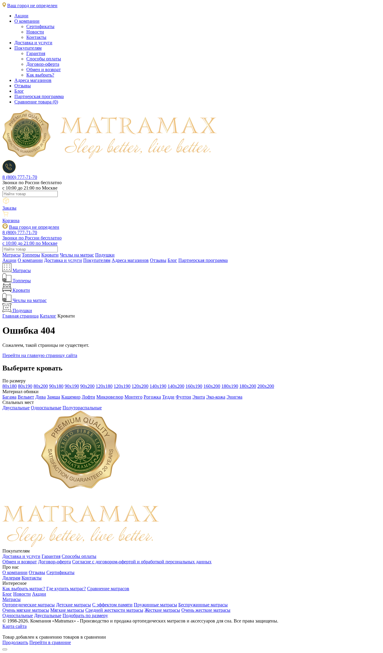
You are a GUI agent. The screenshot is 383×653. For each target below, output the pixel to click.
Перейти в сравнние (50, 642)
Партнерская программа (39, 96)
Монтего (133, 396)
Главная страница (20, 315)
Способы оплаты (43, 58)
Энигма (234, 396)
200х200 (265, 386)
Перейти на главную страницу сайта (39, 355)
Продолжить (15, 642)
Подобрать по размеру (85, 615)
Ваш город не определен (32, 5)
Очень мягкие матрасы (25, 610)
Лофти (88, 396)
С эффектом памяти (112, 604)
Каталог (48, 315)
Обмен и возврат (43, 69)
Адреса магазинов (32, 80)
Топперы (31, 254)
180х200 (247, 386)
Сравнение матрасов (108, 588)
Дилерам (11, 577)
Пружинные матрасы (155, 604)
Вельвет (26, 396)
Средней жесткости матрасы (114, 610)
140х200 (176, 386)
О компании (26, 21)
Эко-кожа (215, 396)
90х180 (56, 386)
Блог (19, 91)
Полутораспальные (82, 407)
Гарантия (35, 53)
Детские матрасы (73, 604)
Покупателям (28, 48)
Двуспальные (16, 407)
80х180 (9, 386)
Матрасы (11, 254)
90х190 (72, 386)
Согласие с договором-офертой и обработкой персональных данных (142, 561)
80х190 (25, 386)
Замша (53, 396)
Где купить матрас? (66, 588)
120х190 (122, 386)
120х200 (140, 386)
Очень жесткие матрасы (205, 610)
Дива (40, 396)
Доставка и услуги (33, 42)
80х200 (41, 386)
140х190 (158, 386)
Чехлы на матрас (77, 254)
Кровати (50, 254)
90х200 (87, 386)
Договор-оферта (42, 64)
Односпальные (46, 407)
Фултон (183, 396)
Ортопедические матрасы (28, 604)
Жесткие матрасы (162, 610)
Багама (9, 396)
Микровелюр (109, 396)
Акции (21, 15)
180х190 (229, 386)
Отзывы (22, 85)
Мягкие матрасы (67, 610)
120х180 (104, 386)
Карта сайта (14, 626)
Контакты (36, 37)
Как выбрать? (40, 74)
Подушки (105, 254)
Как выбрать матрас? (23, 588)
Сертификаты (40, 26)
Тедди (168, 396)
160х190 (194, 386)
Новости (35, 31)
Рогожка (152, 396)
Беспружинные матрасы (203, 604)
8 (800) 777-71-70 (19, 177)
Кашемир (70, 396)
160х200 (211, 386)
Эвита (198, 396)
